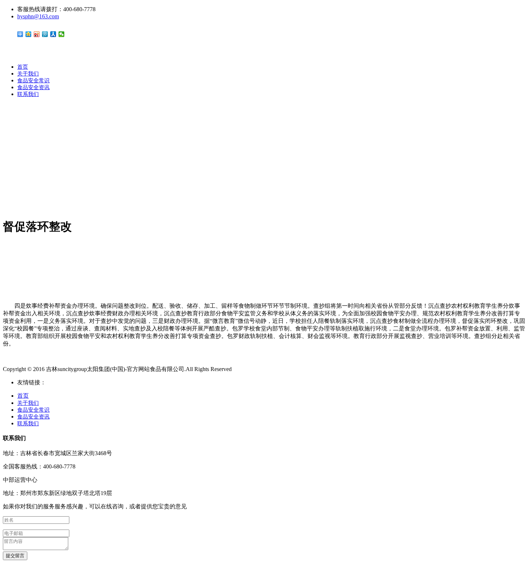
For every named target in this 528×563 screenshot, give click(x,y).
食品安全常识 (33, 80)
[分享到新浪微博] (37, 34)
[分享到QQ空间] (29, 34)
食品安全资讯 (33, 87)
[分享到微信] (62, 34)
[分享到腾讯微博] (45, 34)
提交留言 (15, 555)
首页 (22, 67)
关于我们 (28, 74)
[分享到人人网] (53, 34)
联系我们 (28, 94)
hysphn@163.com (38, 16)
